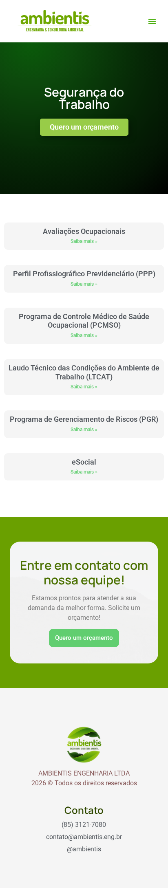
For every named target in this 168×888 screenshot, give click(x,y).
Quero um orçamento (84, 637)
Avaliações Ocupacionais (84, 231)
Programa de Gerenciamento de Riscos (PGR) (84, 419)
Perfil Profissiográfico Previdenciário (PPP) (84, 273)
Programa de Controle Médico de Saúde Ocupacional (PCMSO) (84, 321)
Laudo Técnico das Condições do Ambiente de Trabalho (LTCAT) (84, 372)
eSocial (84, 462)
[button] (152, 21)
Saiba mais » (84, 241)
